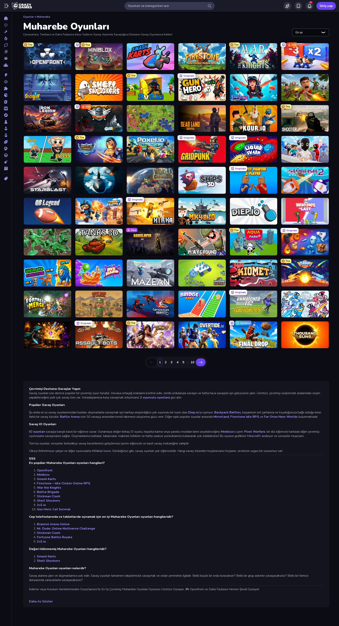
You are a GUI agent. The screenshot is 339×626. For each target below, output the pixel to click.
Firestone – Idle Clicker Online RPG (63, 483)
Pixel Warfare (254, 432)
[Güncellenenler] (6, 45)
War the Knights (49, 488)
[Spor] (6, 142)
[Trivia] (6, 168)
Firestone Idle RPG (244, 417)
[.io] (6, 95)
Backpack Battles (227, 412)
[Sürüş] (6, 155)
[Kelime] (6, 108)
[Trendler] (6, 38)
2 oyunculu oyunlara (155, 397)
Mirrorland (221, 417)
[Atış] (6, 81)
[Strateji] (6, 148)
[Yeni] (6, 31)
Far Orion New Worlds (281, 417)
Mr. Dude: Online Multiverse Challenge (66, 528)
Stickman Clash (48, 496)
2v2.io (41, 505)
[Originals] (6, 51)
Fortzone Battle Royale (54, 537)
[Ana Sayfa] (6, 18)
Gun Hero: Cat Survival (54, 509)
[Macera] (6, 115)
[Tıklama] (6, 162)
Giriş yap (326, 6)
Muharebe (43, 17)
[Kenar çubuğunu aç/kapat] (6, 6)
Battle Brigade (48, 492)
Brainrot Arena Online (53, 524)
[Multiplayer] (6, 58)
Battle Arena (70, 417)
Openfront (45, 470)
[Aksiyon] (6, 75)
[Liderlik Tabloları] (6, 65)
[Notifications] (309, 6)
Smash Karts (46, 479)
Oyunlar (28, 17)
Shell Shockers (48, 500)
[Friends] (287, 6)
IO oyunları (37, 432)
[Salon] (6, 128)
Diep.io (193, 412)
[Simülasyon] (6, 135)
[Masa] (6, 121)
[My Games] (298, 6)
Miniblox (227, 432)
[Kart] (6, 101)
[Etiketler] (6, 178)
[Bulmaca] (6, 88)
